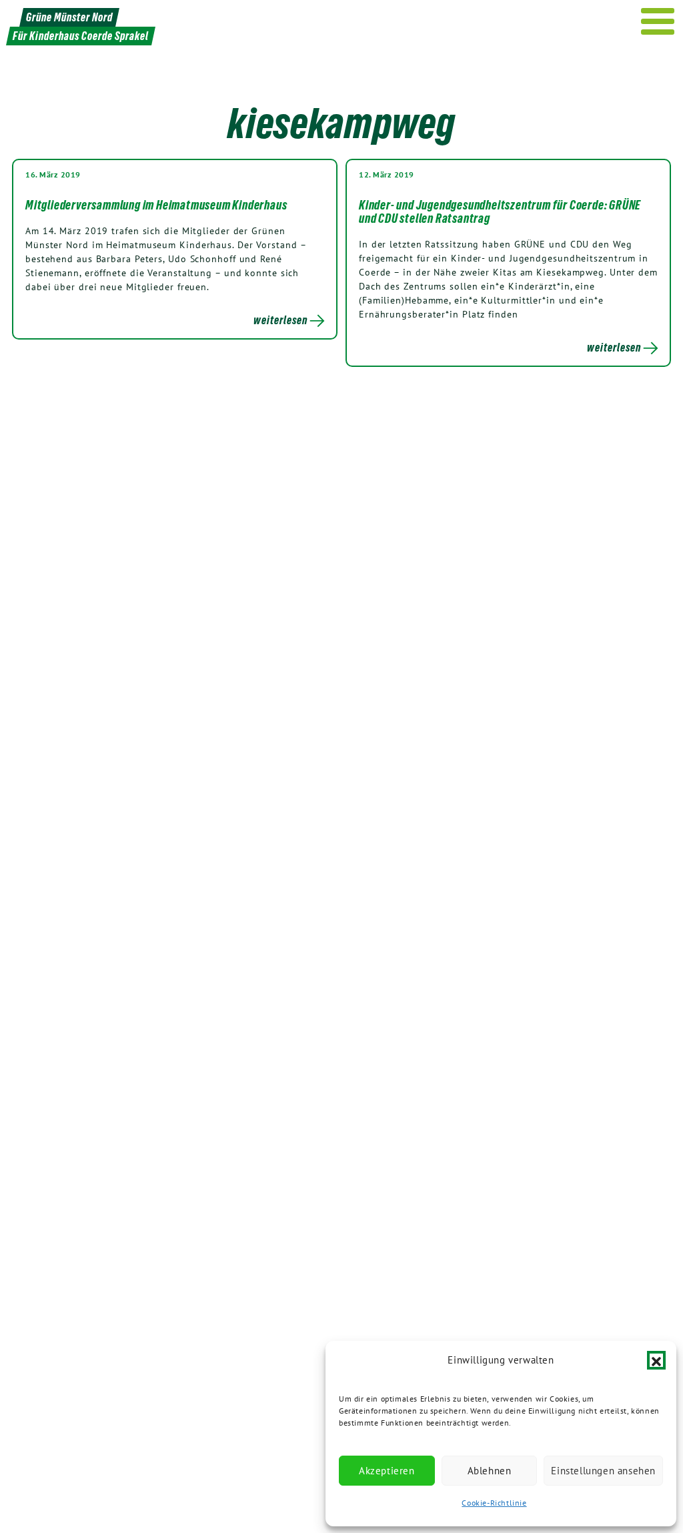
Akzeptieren (387, 1470)
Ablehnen (490, 1470)
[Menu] (658, 21)
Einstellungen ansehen (603, 1470)
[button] (656, 1360)
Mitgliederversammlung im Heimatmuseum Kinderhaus (156, 204)
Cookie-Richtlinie (494, 1503)
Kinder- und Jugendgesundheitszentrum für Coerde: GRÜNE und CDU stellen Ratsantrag (500, 211)
